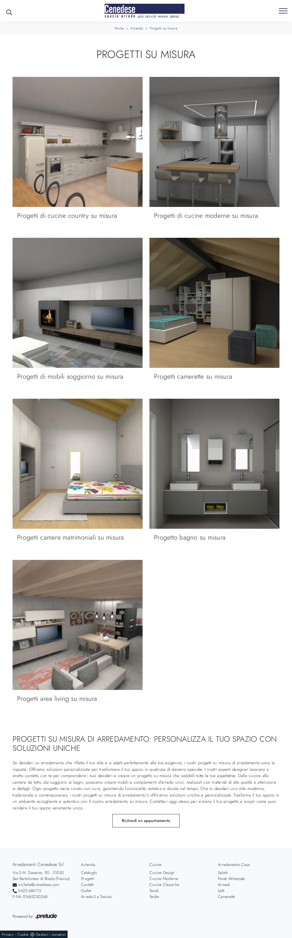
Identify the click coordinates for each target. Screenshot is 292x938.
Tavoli (154, 890)
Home (119, 28)
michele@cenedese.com (38, 884)
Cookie (23, 934)
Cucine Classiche (164, 884)
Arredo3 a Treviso (96, 896)
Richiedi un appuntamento (146, 820)
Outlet (86, 890)
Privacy (7, 934)
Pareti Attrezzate (231, 878)
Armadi (224, 884)
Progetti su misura (163, 28)
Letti (221, 890)
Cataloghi (89, 872)
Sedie (154, 896)
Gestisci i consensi (51, 934)
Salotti (223, 872)
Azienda (137, 28)
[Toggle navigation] (283, 11)
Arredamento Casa (234, 864)
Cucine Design (162, 872)
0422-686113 (29, 890)
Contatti (87, 884)
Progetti (87, 878)
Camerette (226, 896)
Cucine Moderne (164, 878)
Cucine (155, 864)
